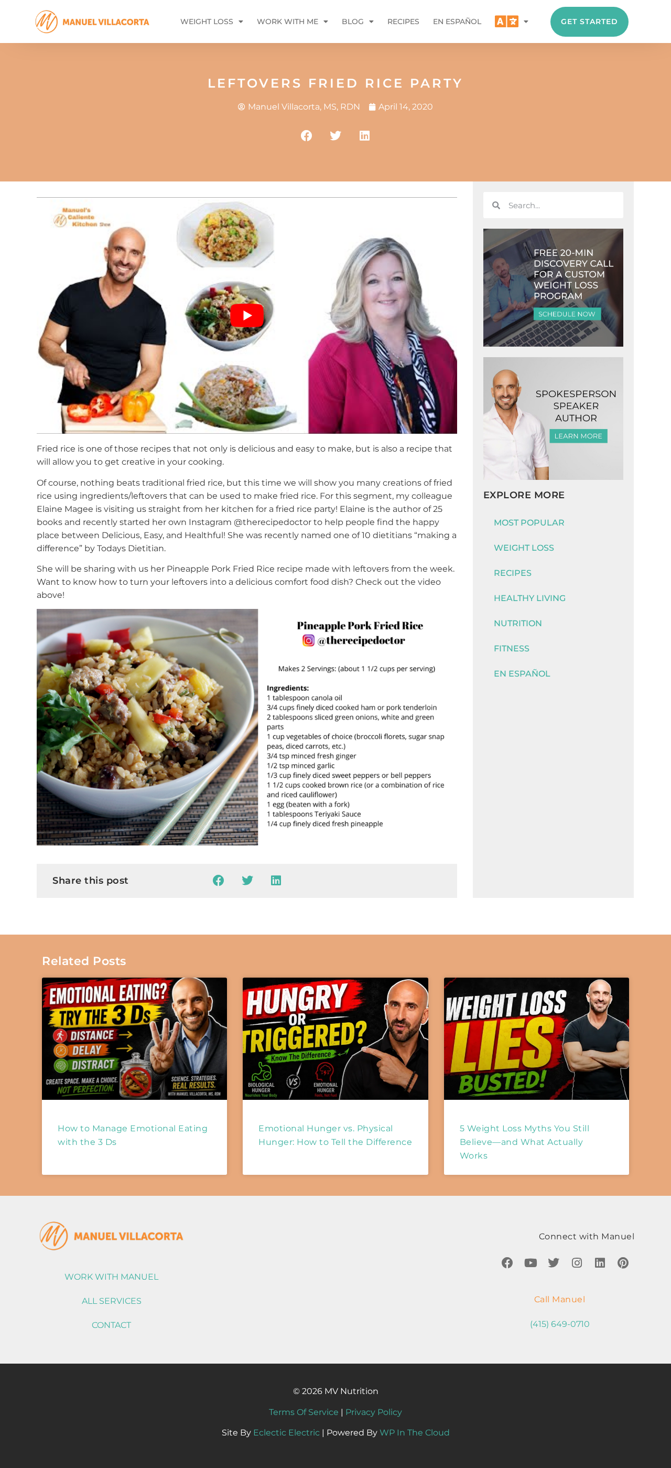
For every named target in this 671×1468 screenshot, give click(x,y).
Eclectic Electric (286, 1433)
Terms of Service (304, 1412)
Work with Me (287, 21)
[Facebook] (507, 1262)
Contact (111, 1325)
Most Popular (529, 523)
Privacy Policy (373, 1412)
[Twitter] (553, 1262)
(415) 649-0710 (560, 1324)
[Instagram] (576, 1262)
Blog (353, 21)
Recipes (403, 21)
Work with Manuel (111, 1277)
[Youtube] (530, 1262)
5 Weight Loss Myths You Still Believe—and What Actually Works (525, 1142)
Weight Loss (206, 21)
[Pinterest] (622, 1262)
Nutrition (518, 623)
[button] (307, 135)
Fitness (511, 648)
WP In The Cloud (415, 1433)
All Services (112, 1301)
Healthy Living (530, 598)
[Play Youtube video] (247, 315)
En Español (457, 21)
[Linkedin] (599, 1262)
